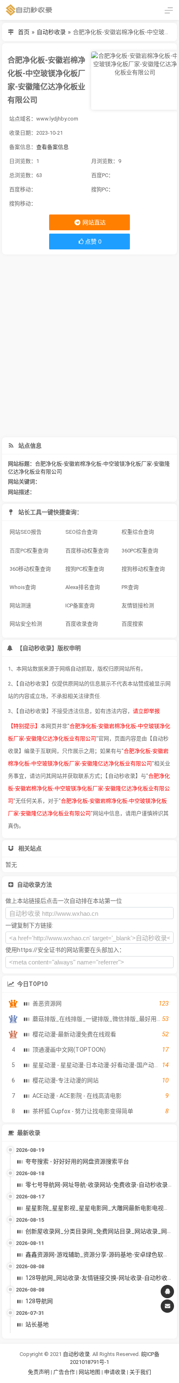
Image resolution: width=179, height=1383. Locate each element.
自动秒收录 (51, 32)
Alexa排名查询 (82, 587)
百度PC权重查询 (29, 550)
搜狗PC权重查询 (84, 569)
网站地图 (90, 1372)
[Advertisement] (89, 345)
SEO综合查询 (81, 532)
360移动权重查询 (30, 569)
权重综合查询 (138, 532)
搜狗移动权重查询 (143, 569)
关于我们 (140, 1372)
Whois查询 (23, 587)
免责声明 (39, 1372)
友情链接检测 (138, 605)
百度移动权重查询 (87, 550)
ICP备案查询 (79, 605)
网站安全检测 (26, 624)
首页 (24, 32)
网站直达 (93, 222)
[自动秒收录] (29, 10)
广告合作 (64, 1372)
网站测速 (20, 605)
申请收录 (115, 1372)
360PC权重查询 (140, 550)
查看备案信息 (52, 147)
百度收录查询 (81, 624)
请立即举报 (146, 711)
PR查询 (130, 587)
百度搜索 (132, 624)
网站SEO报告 (26, 532)
